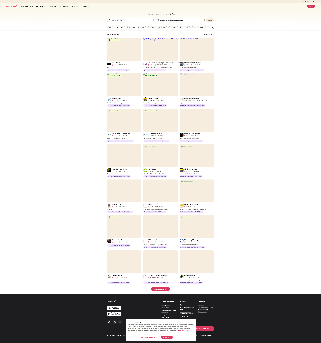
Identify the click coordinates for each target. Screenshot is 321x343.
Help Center (201, 305)
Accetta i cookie (167, 337)
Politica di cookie (183, 331)
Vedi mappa (207, 34)
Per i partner (74, 6)
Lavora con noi (184, 316)
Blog (181, 305)
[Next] (212, 27)
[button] (153, 20)
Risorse (85, 6)
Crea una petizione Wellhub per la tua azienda (205, 308)
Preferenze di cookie (207, 335)
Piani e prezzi (39, 6)
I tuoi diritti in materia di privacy (149, 337)
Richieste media (202, 312)
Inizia (309, 6)
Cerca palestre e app (27, 6)
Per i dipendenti (63, 6)
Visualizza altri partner (160, 289)
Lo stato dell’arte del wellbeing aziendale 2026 (187, 312)
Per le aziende (52, 6)
